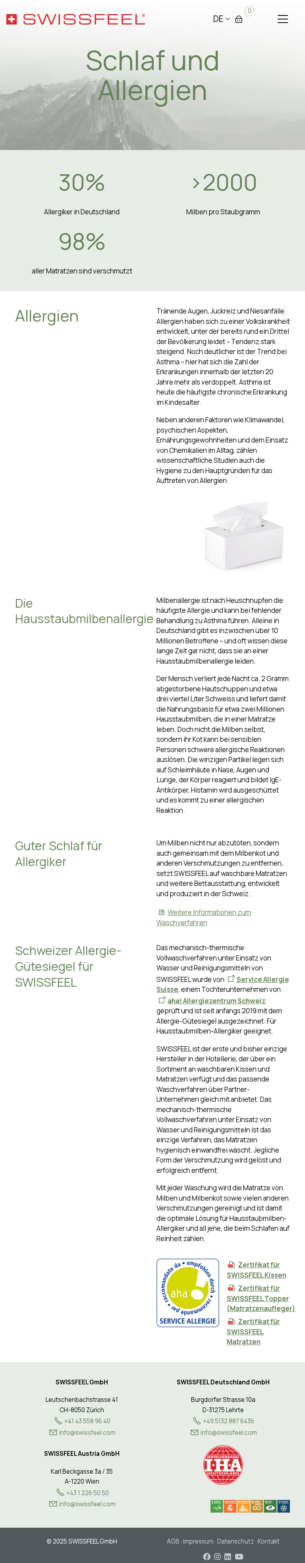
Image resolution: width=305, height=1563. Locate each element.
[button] (282, 19)
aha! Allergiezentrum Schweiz (217, 1000)
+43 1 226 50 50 (87, 1493)
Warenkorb (238, 19)
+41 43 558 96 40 (87, 1421)
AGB (173, 1541)
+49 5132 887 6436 (228, 1421)
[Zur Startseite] (75, 19)
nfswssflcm (88, 1432)
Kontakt (269, 1541)
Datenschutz (235, 1541)
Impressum (198, 1541)
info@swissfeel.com (229, 1432)
